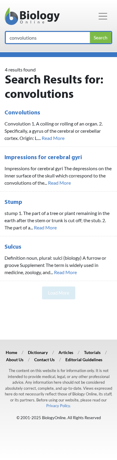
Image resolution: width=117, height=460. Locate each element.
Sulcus (12, 247)
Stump (13, 202)
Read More (53, 138)
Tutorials (92, 352)
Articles (65, 352)
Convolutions (22, 113)
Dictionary (38, 352)
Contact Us (44, 359)
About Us (14, 359)
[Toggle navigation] (103, 16)
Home (11, 352)
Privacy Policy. (58, 405)
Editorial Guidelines (83, 359)
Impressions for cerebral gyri (43, 158)
